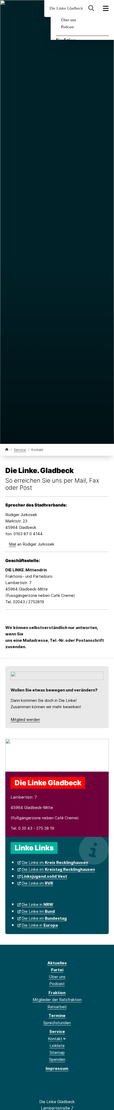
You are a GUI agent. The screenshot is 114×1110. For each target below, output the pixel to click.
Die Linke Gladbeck (66, 8)
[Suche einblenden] (91, 8)
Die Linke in (37, 904)
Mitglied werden (25, 719)
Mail (12, 544)
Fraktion (57, 992)
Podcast (67, 27)
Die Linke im (54, 862)
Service (20, 450)
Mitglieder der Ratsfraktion (57, 999)
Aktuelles (57, 962)
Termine (57, 1015)
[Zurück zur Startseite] (6, 449)
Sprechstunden (57, 1022)
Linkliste (57, 1045)
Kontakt (55, 1038)
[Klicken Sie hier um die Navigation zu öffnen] (106, 8)
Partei (57, 969)
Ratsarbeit (57, 1006)
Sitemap (57, 1052)
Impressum (57, 1068)
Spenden (57, 1059)
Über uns (68, 20)
